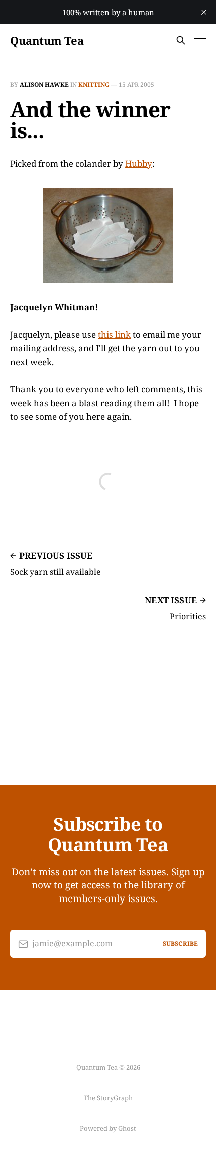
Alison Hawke (44, 84)
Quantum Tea (46, 40)
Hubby (138, 163)
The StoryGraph (108, 1097)
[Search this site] (180, 40)
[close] (204, 12)
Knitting (94, 84)
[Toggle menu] (199, 40)
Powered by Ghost (108, 1128)
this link (114, 334)
